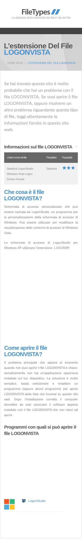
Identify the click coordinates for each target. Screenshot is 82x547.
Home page (15, 63)
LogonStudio (37, 501)
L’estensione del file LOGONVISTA (52, 63)
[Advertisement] (41, 297)
